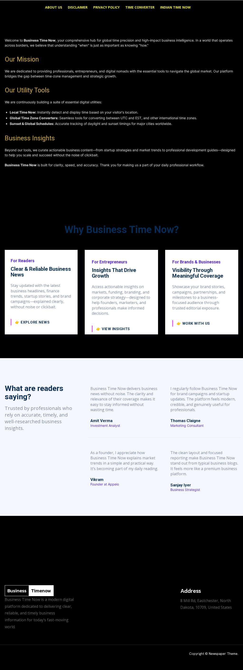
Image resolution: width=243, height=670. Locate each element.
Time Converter (139, 7)
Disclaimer (78, 7)
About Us (53, 7)
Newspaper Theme (223, 653)
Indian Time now (175, 7)
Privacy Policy (106, 7)
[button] (232, 7)
